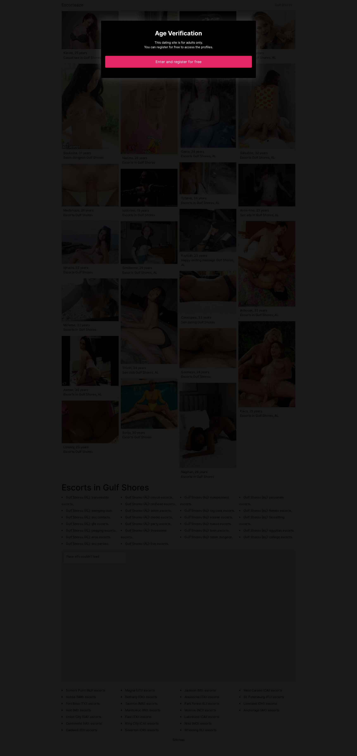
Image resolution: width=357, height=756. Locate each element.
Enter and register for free (178, 62)
